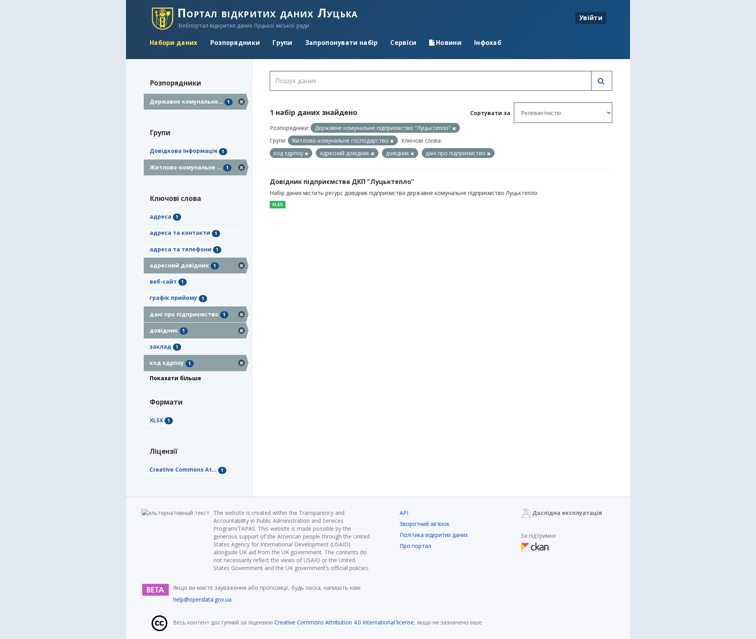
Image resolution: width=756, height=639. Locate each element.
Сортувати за (490, 113)
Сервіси (403, 42)
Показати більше (175, 378)
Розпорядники (235, 42)
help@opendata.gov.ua (202, 599)
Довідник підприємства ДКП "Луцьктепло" (342, 181)
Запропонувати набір (341, 42)
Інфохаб (487, 42)
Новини (447, 42)
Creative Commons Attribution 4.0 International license (344, 622)
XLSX (277, 204)
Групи (282, 42)
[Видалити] (454, 128)
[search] (601, 81)
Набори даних (174, 42)
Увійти (590, 17)
